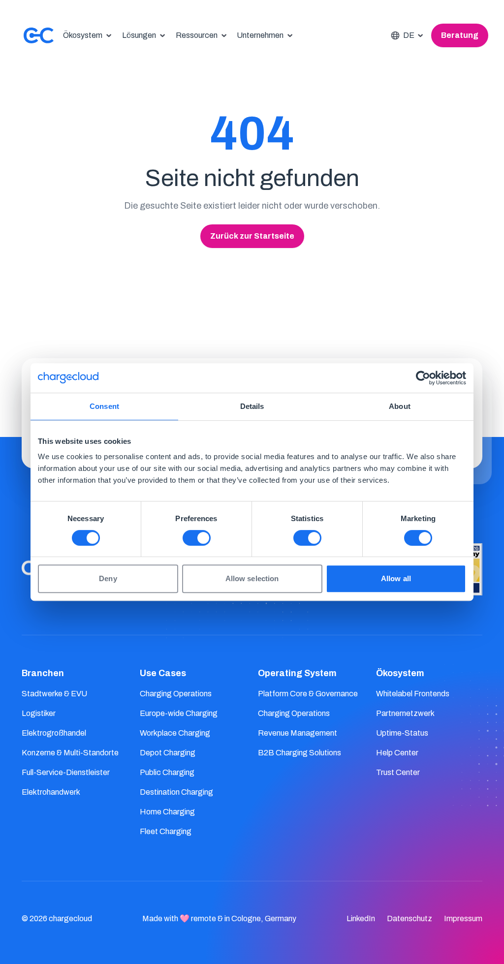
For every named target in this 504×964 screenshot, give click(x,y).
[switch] (197, 538)
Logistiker (39, 713)
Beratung (459, 35)
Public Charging (167, 772)
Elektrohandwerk (51, 792)
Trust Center (398, 772)
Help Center (397, 752)
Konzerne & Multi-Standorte (70, 752)
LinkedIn (360, 918)
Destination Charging (176, 792)
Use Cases (163, 673)
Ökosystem (400, 673)
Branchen (43, 673)
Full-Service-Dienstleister (66, 772)
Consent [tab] (104, 406)
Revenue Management (297, 733)
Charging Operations (176, 693)
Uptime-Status (402, 733)
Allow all (396, 578)
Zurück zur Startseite (252, 236)
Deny (108, 578)
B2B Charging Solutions (299, 752)
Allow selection (252, 578)
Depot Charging (167, 752)
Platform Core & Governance (308, 693)
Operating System (297, 673)
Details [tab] (252, 406)
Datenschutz (409, 918)
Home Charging (167, 812)
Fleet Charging (165, 831)
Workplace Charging (175, 733)
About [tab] (399, 406)
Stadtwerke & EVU (54, 693)
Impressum (463, 918)
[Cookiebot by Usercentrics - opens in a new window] (423, 378)
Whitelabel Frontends (412, 693)
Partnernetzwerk (405, 713)
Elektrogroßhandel (54, 733)
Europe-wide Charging (179, 713)
